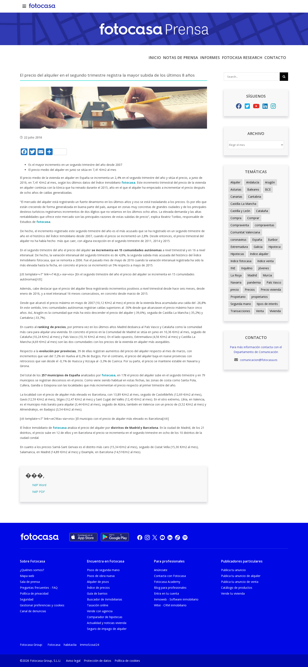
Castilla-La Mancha (243, 204)
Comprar (253, 218)
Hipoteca (274, 247)
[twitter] (154, 537)
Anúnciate (160, 570)
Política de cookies (127, 661)
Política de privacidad (34, 593)
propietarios (259, 297)
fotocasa (128, 182)
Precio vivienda (271, 290)
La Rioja (236, 275)
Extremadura (239, 247)
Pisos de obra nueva (101, 576)
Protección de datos (97, 661)
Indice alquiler (259, 254)
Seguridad (26, 599)
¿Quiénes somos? (32, 570)
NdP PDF (38, 492)
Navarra (235, 282)
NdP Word (39, 485)
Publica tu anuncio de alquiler (240, 576)
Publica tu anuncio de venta (239, 582)
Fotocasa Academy (167, 582)
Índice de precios (98, 588)
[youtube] (162, 537)
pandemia (254, 282)
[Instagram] (273, 107)
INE (232, 268)
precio (234, 290)
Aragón (270, 182)
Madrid (252, 275)
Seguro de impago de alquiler (107, 629)
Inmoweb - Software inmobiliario (176, 599)
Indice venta (265, 261)
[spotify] (185, 537)
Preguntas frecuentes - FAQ (39, 588)
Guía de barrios (97, 593)
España (257, 240)
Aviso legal (73, 661)
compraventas (264, 225)
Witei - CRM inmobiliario (170, 605)
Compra (235, 218)
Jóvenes (263, 268)
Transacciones (240, 311)
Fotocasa (54, 645)
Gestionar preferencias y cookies (42, 605)
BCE (268, 189)
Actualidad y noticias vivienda (106, 623)
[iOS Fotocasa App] (83, 537)
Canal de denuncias (33, 611)
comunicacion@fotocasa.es (258, 360)
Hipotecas (237, 254)
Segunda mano (240, 304)
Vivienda (275, 311)
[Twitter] (247, 107)
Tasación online (97, 605)
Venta (260, 311)
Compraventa (239, 225)
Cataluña (262, 211)
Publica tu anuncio (233, 570)
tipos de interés (267, 304)
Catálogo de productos (236, 588)
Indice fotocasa (240, 261)
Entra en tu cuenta (166, 593)
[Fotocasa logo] (39, 537)
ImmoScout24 (89, 645)
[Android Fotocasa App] (115, 537)
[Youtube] (256, 107)
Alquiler (235, 182)
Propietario (238, 297)
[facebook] (139, 537)
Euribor (273, 240)
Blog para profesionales (170, 588)
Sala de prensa (30, 582)
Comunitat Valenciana (245, 232)
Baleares (253, 189)
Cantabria (254, 197)
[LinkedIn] (265, 107)
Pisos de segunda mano (103, 570)
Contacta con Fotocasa (170, 576)
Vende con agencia (100, 611)
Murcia (267, 275)
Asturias (235, 189)
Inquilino (246, 268)
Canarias (236, 197)
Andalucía (252, 182)
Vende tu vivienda (233, 593)
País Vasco (274, 282)
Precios (250, 290)
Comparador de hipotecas (104, 617)
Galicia (258, 247)
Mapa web (27, 576)
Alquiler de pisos (98, 582)
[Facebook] (239, 107)
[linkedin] (169, 537)
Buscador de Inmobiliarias (104, 599)
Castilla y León (240, 211)
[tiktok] (177, 537)
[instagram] (147, 537)
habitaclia (70, 645)
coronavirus (238, 240)
